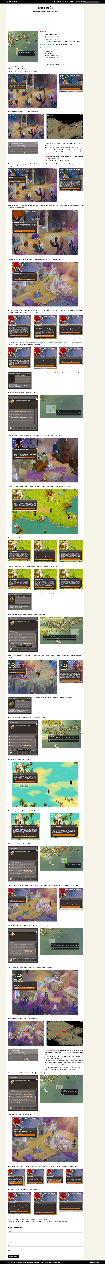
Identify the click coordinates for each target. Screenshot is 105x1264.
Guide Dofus (14, 1262)
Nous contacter (94, 1262)
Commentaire (10, 1231)
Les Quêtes (72, 2)
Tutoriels (78, 2)
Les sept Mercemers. (51, 39)
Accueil (54, 2)
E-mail (9, 1250)
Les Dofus (65, 2)
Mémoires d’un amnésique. (53, 37)
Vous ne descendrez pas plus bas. (58, 1221)
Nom (8, 1245)
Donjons (59, 2)
